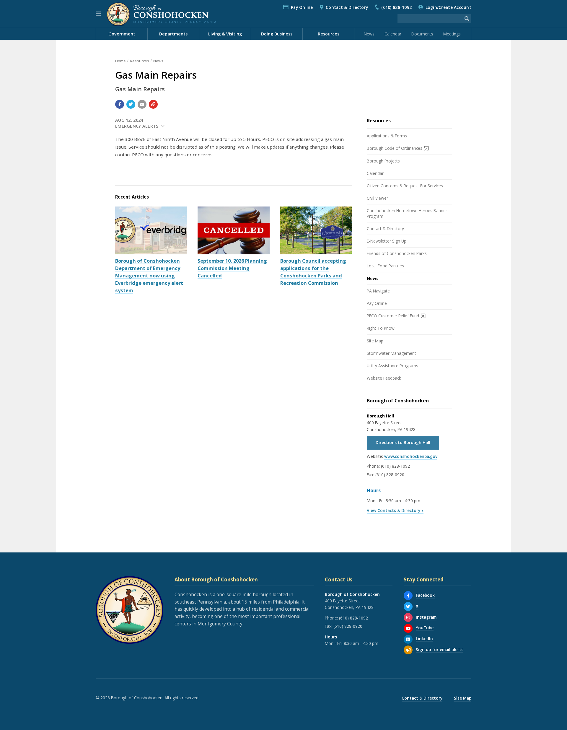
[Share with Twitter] (130, 104)
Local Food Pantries (385, 266)
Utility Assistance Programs (392, 365)
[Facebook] (408, 595)
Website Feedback (384, 378)
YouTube (425, 627)
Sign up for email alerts (439, 649)
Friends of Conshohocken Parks (397, 253)
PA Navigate (378, 291)
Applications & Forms (387, 136)
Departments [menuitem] (173, 34)
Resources (139, 61)
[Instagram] (408, 617)
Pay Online (302, 7)
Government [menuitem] (121, 34)
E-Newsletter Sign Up (386, 241)
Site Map (375, 341)
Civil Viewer (377, 198)
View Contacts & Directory (393, 510)
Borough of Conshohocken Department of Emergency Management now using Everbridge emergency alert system (149, 275)
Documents (422, 34)
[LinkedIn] (408, 639)
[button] (98, 14)
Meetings (452, 34)
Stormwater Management (391, 353)
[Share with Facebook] (119, 104)
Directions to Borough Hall (403, 442)
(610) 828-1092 (396, 7)
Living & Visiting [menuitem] (225, 34)
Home (120, 61)
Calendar (392, 34)
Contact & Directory (347, 7)
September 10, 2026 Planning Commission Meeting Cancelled (232, 268)
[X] (408, 606)
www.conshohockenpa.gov (410, 456)
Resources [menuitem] (328, 34)
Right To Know (381, 328)
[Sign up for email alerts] (408, 650)
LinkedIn (424, 638)
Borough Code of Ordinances (394, 148)
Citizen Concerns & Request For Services (405, 185)
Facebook (425, 595)
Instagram (426, 617)
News (369, 34)
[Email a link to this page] (142, 104)
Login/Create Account (448, 7)
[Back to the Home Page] (161, 13)
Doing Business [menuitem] (276, 34)
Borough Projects (383, 161)
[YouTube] (408, 628)
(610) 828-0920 (389, 474)
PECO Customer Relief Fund (393, 315)
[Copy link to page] (153, 104)
